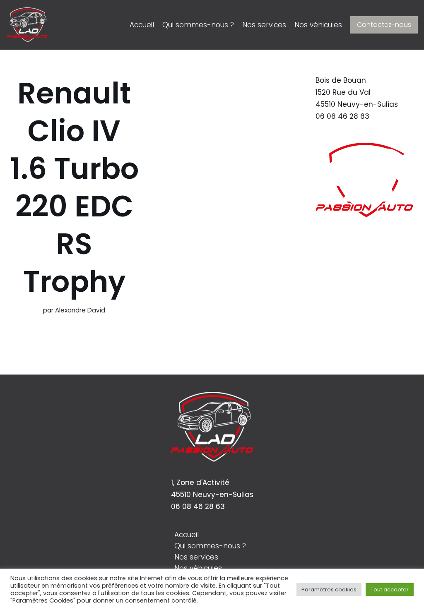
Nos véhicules (318, 25)
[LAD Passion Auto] (27, 24)
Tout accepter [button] (390, 589)
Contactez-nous (384, 24)
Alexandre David (80, 310)
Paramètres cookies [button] (329, 589)
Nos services (264, 25)
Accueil (142, 25)
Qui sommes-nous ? (198, 25)
